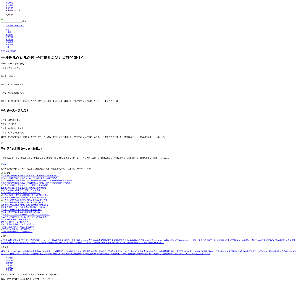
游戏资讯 (9, 37)
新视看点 (9, 42)
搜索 (24, 21)
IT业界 (8, 32)
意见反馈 (9, 270)
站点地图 (9, 5)
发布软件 (9, 8)
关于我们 (9, 258)
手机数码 (9, 35)
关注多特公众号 (12, 10)
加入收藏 (9, 15)
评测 (7, 47)
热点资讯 (9, 40)
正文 (16, 51)
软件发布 (9, 265)
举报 (5, 164)
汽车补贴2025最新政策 (15, 26)
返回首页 (9, 3)
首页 (7, 30)
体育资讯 (9, 45)
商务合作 (9, 260)
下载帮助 (9, 263)
